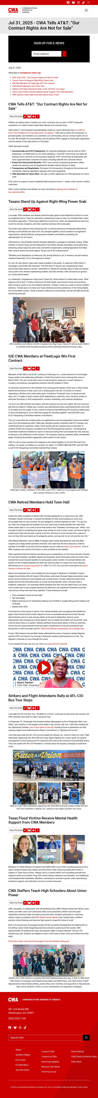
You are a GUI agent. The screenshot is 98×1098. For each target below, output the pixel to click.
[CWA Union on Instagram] (79, 2)
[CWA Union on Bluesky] (74, 2)
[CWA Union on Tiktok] (84, 2)
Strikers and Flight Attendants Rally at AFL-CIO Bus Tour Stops (38, 89)
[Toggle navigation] (86, 10)
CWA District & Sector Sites (84, 1056)
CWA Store (76, 1062)
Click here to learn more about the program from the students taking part (38, 941)
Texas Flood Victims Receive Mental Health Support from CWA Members (42, 92)
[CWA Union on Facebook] (69, 2)
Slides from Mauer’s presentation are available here (62, 628)
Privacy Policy (82, 1087)
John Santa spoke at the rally (41, 727)
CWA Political (77, 1051)
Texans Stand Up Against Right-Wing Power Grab (32, 80)
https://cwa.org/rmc (72, 546)
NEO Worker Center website (46, 917)
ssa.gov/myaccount (31, 566)
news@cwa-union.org (30, 73)
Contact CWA (48, 1051)
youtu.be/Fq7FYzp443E (57, 644)
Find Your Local (49, 1072)
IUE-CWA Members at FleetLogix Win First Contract (33, 83)
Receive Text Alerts (51, 1067)
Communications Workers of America (41, 1000)
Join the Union (22, 1070)
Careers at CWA (49, 1056)
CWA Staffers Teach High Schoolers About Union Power (35, 95)
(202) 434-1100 (17, 1018)
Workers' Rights (23, 1055)
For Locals (20, 1060)
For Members (22, 1065)
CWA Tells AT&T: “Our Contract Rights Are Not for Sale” (35, 77)
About (18, 1050)
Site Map (73, 1087)
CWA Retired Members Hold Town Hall (28, 86)
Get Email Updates (50, 1062)
